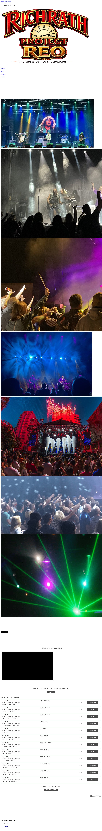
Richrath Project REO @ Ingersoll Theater (11, 710)
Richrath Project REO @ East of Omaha (11, 752)
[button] (4, 632)
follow (51, 692)
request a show (51, 789)
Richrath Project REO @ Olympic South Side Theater (11, 745)
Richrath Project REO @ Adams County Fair (11, 703)
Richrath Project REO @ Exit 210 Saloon (11, 738)
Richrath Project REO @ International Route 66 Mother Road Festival (11, 724)
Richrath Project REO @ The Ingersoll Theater (11, 717)
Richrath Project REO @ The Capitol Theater (11, 780)
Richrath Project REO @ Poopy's (11, 731)
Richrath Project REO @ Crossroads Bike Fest (11, 773)
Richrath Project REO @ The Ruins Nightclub (11, 766)
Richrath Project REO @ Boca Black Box (11, 759)
